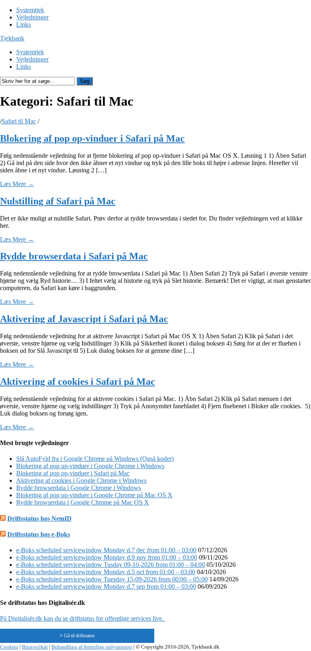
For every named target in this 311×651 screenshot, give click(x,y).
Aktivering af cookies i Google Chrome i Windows (81, 480)
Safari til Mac (19, 121)
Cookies (9, 647)
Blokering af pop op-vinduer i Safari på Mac (92, 138)
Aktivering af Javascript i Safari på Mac (84, 319)
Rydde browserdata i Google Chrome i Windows (78, 487)
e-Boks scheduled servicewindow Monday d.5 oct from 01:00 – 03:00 (105, 571)
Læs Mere (17, 183)
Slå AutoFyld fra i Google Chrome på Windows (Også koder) (95, 458)
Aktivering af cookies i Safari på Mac (77, 381)
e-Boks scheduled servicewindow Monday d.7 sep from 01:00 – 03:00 (106, 586)
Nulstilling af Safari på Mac (57, 201)
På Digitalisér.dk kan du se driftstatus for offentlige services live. (82, 618)
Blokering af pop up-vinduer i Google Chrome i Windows (90, 465)
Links (23, 24)
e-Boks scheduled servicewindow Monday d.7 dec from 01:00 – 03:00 (106, 550)
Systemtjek (30, 9)
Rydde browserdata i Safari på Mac (74, 256)
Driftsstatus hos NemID (39, 518)
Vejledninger (32, 17)
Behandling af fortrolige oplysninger (91, 647)
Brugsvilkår (35, 647)
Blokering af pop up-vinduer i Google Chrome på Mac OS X (94, 495)
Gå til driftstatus (77, 635)
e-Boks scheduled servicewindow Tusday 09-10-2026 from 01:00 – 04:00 (110, 564)
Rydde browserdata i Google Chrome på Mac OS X (82, 502)
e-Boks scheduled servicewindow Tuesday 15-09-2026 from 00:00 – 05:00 (112, 579)
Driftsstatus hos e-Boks (38, 534)
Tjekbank (12, 38)
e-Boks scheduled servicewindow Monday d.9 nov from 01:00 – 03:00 (106, 557)
